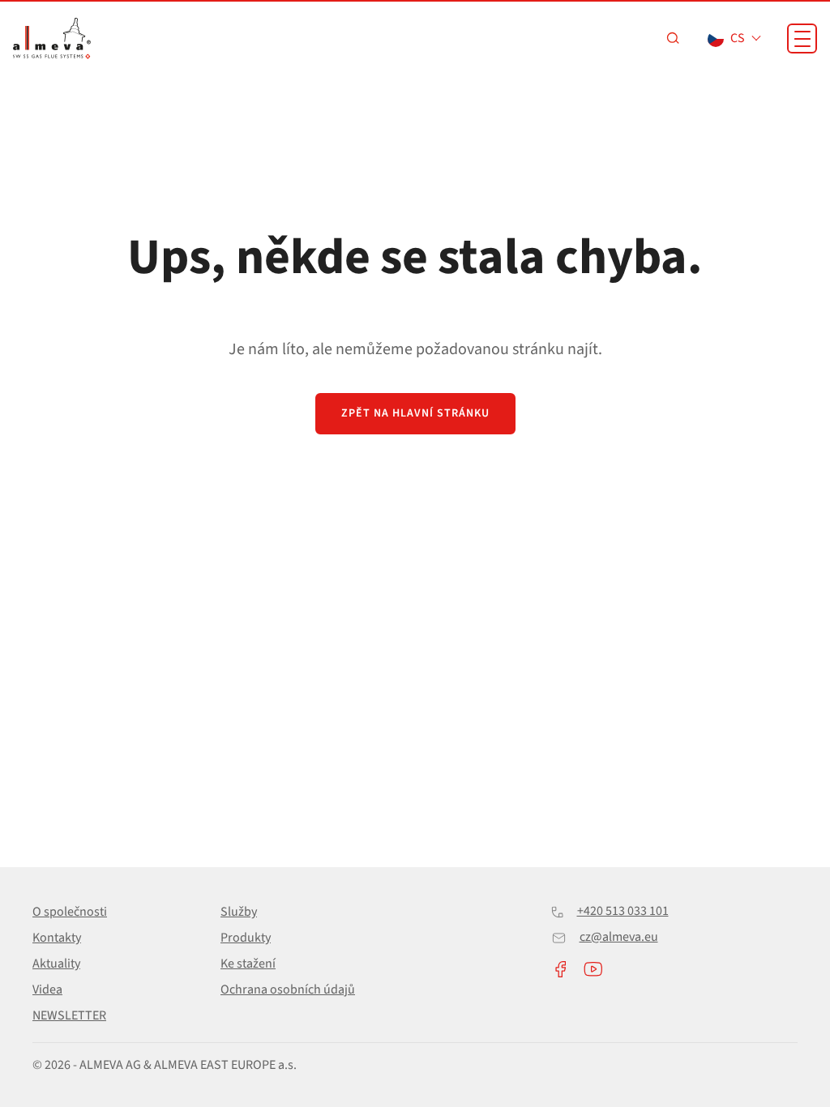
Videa (47, 989)
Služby (238, 912)
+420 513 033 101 (623, 911)
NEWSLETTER (69, 1015)
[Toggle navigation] (802, 38)
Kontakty (56, 938)
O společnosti (69, 912)
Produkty (245, 938)
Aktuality (56, 963)
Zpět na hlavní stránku (415, 413)
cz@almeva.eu (619, 937)
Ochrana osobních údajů (287, 989)
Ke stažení (248, 963)
